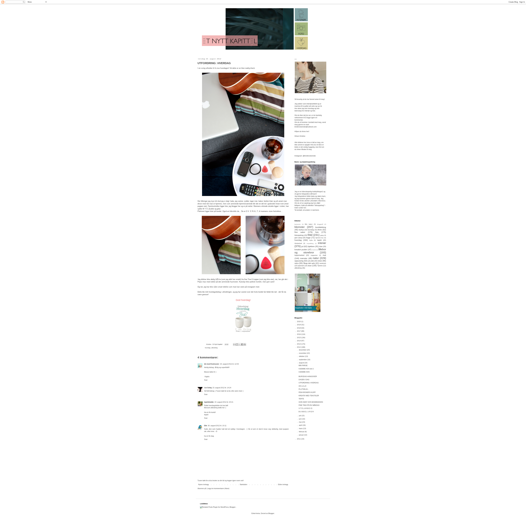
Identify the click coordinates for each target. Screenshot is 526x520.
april (301, 425)
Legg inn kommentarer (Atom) (218, 488)
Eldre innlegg (283, 484)
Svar (206, 380)
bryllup (301, 230)
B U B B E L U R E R (306, 412)
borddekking (320, 227)
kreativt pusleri (301, 249)
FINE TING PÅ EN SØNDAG (309, 405)
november (303, 353)
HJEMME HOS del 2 (306, 369)
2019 (299, 325)
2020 (299, 322)
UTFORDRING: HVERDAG (309, 383)
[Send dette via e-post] (234, 344)
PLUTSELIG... (304, 389)
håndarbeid (298, 243)
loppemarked (299, 255)
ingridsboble (209, 402)
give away (298, 238)
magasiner (314, 255)
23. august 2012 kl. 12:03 (229, 364)
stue (309, 265)
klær (321, 246)
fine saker (300, 232)
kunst (314, 249)
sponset (301, 266)
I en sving (201, 68)
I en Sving (208, 388)
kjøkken (311, 246)
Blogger (271, 513)
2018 (299, 328)
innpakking (310, 243)
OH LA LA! (302, 386)
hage (308, 238)
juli (300, 416)
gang (322, 235)
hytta (311, 240)
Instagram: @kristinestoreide (305, 156)
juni (300, 419)
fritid (310, 235)
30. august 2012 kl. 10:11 (217, 426)
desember (303, 350)
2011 (299, 439)
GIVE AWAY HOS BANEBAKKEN (311, 402)
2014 (299, 341)
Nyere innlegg (203, 484)
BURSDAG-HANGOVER (308, 376)
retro (297, 263)
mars (301, 428)
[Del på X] (239, 344)
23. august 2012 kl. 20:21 (224, 402)
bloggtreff (320, 224)
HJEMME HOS (304, 372)
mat (324, 255)
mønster (303, 258)
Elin (205, 426)
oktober (302, 356)
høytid (319, 240)
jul (302, 246)
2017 (299, 331)
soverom (323, 263)
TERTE (301, 399)
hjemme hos (319, 238)
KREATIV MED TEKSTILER (309, 396)
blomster (300, 227)
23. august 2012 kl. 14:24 (221, 388)
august (301, 363)
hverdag (207, 348)
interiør (322, 243)
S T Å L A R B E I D (305, 408)
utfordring (214, 348)
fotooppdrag (299, 235)
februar (302, 432)
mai (300, 422)
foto (317, 232)
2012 (299, 347)
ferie (320, 230)
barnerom (298, 224)
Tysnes (320, 266)
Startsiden (243, 484)
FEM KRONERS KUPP (307, 392)
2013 (299, 344)
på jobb (311, 261)
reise (320, 261)
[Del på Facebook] (242, 344)
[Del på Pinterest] (244, 344)
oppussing (299, 261)
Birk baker (309, 224)
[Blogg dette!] (237, 344)
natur (316, 258)
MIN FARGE (303, 365)
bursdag (311, 230)
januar (301, 435)
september (303, 360)
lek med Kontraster (211, 364)
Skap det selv (309, 263)
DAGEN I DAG (304, 380)
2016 (299, 334)
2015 (299, 338)
